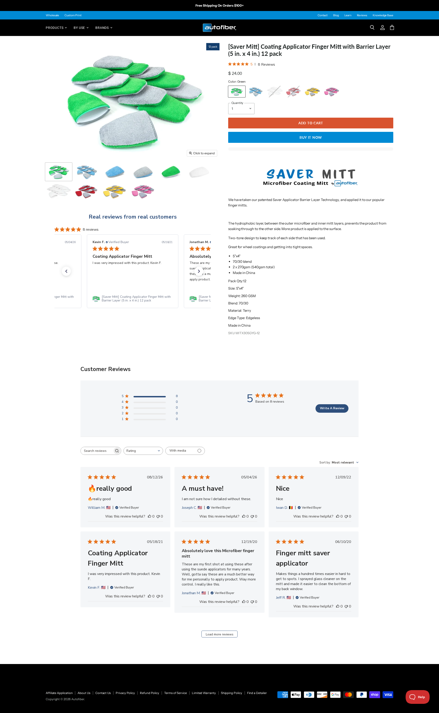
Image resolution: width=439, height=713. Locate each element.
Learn (347, 15)
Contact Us (103, 693)
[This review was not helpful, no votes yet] (158, 516)
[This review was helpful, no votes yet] (149, 516)
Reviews (362, 15)
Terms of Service (175, 693)
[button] (66, 271)
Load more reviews (219, 634)
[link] (133, 298)
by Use (80, 27)
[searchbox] (97, 451)
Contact (323, 15)
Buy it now (311, 137)
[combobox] (143, 451)
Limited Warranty (204, 693)
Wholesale (52, 15)
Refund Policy (149, 693)
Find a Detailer (257, 693)
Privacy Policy (125, 693)
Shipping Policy (231, 693)
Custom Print (72, 15)
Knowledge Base (383, 15)
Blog (336, 15)
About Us (84, 693)
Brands (102, 27)
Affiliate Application (59, 693)
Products (55, 27)
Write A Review (332, 408)
